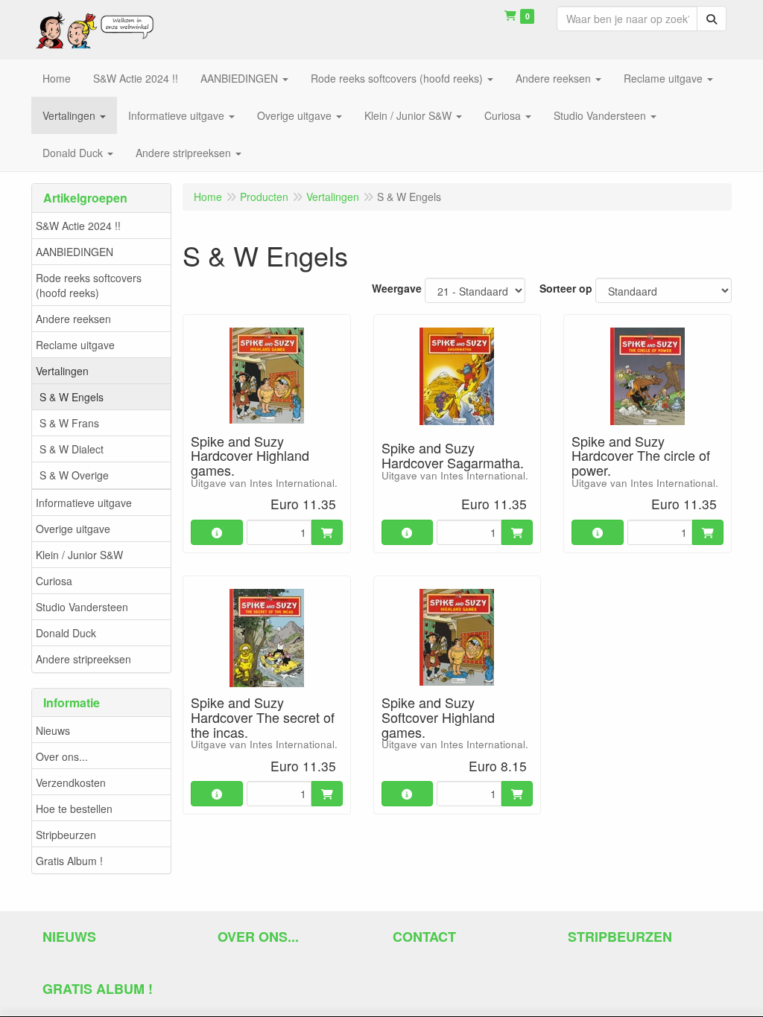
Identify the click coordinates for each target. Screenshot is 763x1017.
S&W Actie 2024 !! (78, 225)
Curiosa (54, 580)
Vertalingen (62, 370)
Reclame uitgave (75, 344)
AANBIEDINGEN (74, 251)
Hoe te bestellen (74, 808)
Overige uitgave (73, 528)
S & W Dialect (71, 448)
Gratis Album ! (69, 860)
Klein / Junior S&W (79, 554)
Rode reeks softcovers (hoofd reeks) (89, 285)
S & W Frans (69, 422)
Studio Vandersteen (82, 606)
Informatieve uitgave (84, 502)
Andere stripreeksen (83, 658)
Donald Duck (66, 632)
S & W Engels (71, 396)
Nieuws (53, 730)
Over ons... (62, 756)
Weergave (397, 288)
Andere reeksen (73, 318)
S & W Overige (74, 475)
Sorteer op (565, 288)
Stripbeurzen (66, 834)
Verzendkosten (71, 782)
